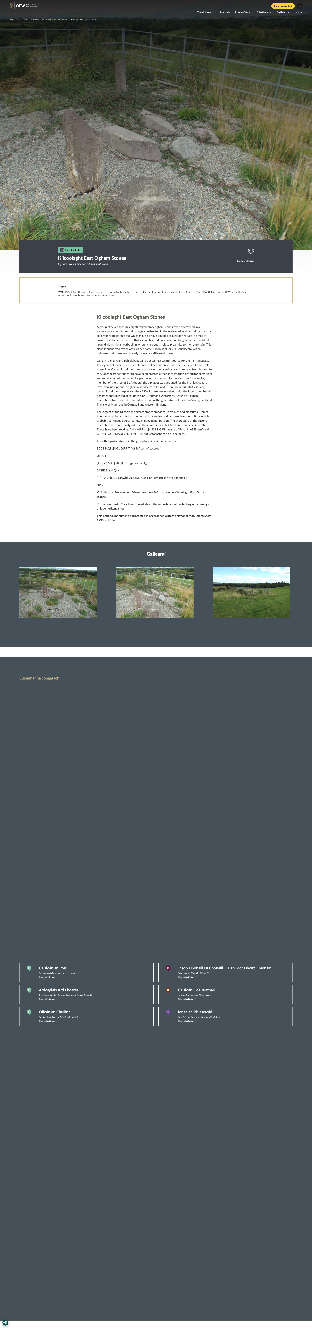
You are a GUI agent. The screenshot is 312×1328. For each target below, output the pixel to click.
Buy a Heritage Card (283, 6)
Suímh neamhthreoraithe (56, 20)
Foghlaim (281, 12)
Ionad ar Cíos (241, 12)
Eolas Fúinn (262, 12)
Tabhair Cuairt (204, 12)
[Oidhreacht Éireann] (22, 4)
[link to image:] (58, 599)
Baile (12, 20)
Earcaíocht (225, 12)
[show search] (299, 6)
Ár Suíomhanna (37, 20)
